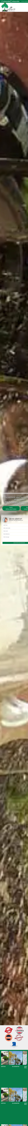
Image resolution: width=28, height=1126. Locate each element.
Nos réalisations (11, 508)
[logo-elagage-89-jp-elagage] (8, 7)
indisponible (6, 1)
